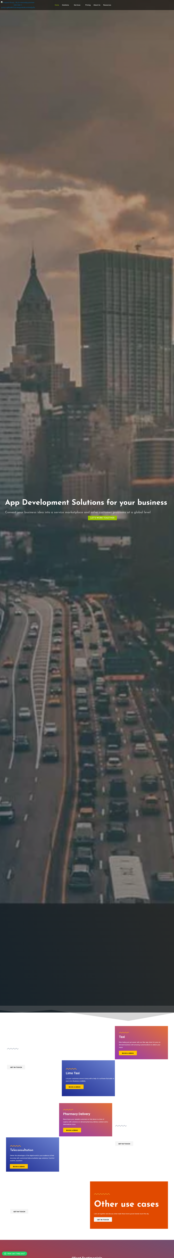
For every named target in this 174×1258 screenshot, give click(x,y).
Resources (107, 5)
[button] (14, 1254)
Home (57, 5)
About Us (97, 5)
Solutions (65, 5)
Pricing (88, 5)
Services (77, 5)
